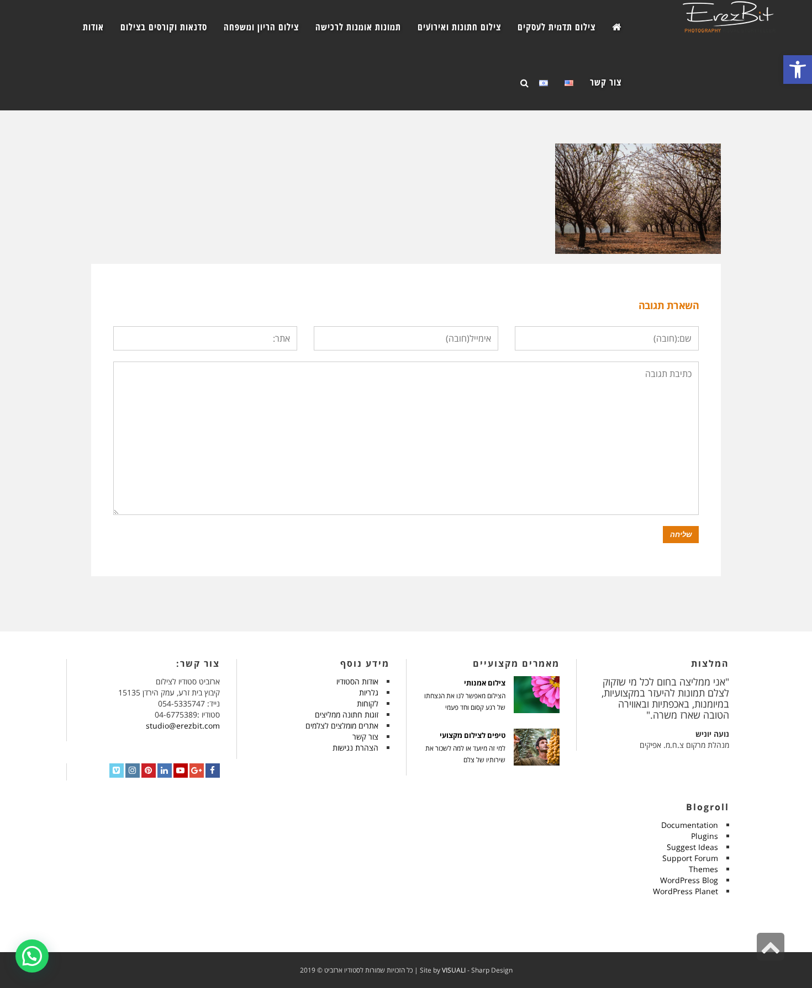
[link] (797, 69)
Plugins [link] (704, 836)
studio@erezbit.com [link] (183, 725)
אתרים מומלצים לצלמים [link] (341, 725)
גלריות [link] (368, 692)
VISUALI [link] (454, 970)
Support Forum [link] (690, 858)
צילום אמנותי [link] (484, 683)
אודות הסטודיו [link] (357, 681)
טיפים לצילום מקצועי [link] (472, 735)
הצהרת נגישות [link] (355, 747)
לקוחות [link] (367, 703)
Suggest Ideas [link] (692, 847)
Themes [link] (703, 869)
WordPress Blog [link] (689, 880)
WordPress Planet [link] (685, 891)
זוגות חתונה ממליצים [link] (346, 714)
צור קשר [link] (365, 736)
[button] (32, 956)
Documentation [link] (689, 825)
